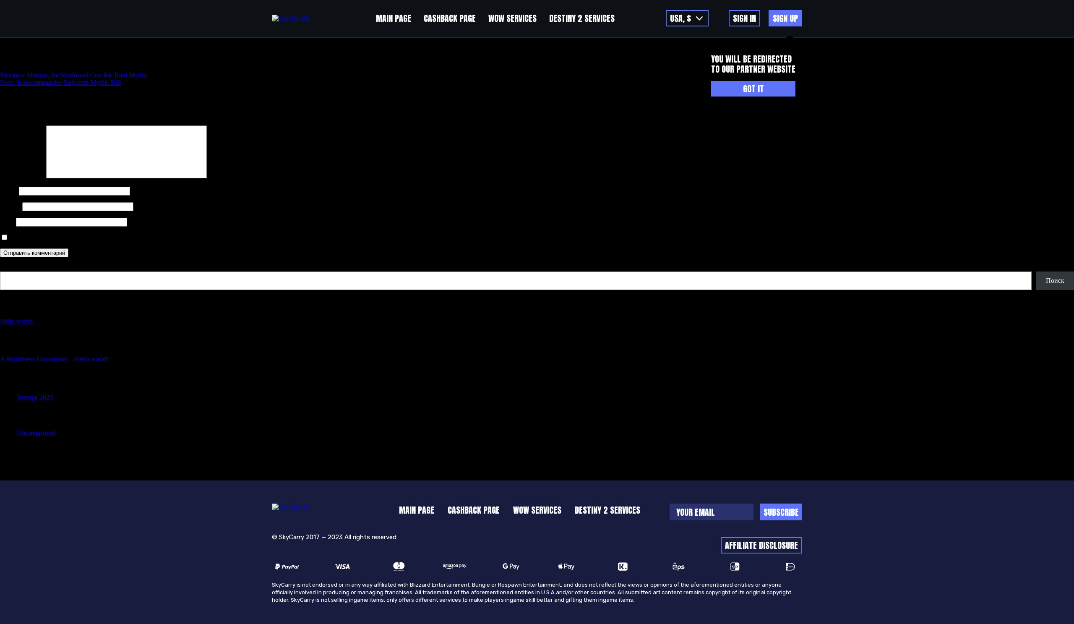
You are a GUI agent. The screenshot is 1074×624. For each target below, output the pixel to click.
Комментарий (22, 176)
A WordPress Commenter (34, 359)
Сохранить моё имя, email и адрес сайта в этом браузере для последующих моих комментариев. (146, 237)
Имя (8, 190)
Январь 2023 (35, 397)
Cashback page (450, 18)
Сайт (7, 221)
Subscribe (781, 512)
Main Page (393, 18)
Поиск (9, 267)
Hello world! (17, 321)
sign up (785, 18)
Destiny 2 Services (582, 18)
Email (10, 206)
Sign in (744, 18)
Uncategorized (36, 432)
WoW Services (512, 18)
